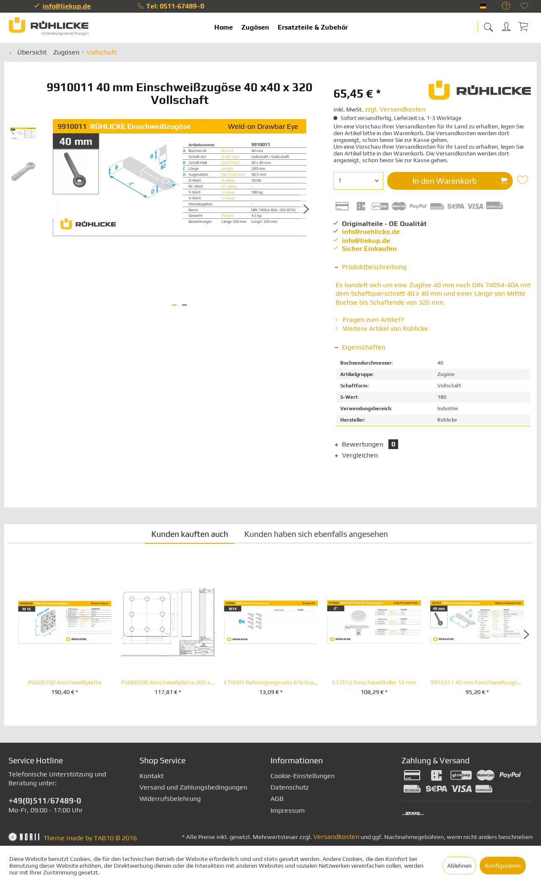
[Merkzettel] (524, 7)
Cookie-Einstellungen (302, 776)
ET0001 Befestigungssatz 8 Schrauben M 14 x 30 (271, 682)
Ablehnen (459, 865)
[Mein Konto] (507, 25)
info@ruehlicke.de (371, 232)
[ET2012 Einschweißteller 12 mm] (374, 622)
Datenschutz (289, 787)
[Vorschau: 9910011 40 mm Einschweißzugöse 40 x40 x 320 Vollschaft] (23, 133)
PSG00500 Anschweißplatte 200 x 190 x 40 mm (168, 682)
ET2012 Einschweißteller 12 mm (374, 682)
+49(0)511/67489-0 (44, 800)
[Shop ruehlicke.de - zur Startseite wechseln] (48, 27)
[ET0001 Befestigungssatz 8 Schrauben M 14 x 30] (271, 622)
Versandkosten (336, 837)
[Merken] (524, 180)
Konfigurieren (503, 865)
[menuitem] (502, 6)
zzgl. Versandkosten (395, 109)
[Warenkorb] (524, 26)
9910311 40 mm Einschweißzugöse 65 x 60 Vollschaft (477, 682)
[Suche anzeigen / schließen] (488, 24)
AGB (277, 799)
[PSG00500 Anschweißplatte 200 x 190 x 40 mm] (168, 622)
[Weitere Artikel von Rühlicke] (480, 93)
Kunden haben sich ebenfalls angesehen (316, 534)
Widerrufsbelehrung (170, 799)
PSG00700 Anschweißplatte (64, 682)
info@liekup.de (67, 6)
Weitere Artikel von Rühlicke (384, 328)
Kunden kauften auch (189, 534)
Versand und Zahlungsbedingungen (193, 787)
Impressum (287, 810)
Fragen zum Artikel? (372, 320)
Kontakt (151, 776)
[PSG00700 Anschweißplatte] (65, 622)
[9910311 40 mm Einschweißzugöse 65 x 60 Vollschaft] (477, 622)
